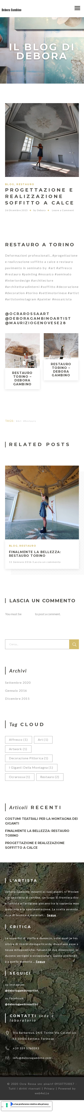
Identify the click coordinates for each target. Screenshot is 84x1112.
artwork (18, 749)
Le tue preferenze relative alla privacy (31, 1104)
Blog (9, 184)
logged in (28, 614)
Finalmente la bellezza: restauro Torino (35, 554)
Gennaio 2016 (16, 690)
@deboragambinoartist (21, 990)
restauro (30, 420)
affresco (18, 739)
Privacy (50, 1088)
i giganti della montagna (31, 767)
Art (19, 420)
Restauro (25, 184)
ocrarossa (19, 777)
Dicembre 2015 (17, 698)
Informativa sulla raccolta (15, 1109)
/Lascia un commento (46, 561)
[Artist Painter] (11, 9)
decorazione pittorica (28, 758)
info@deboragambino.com (32, 1057)
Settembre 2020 (18, 682)
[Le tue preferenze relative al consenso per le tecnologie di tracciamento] (7, 1105)
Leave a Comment (62, 210)
